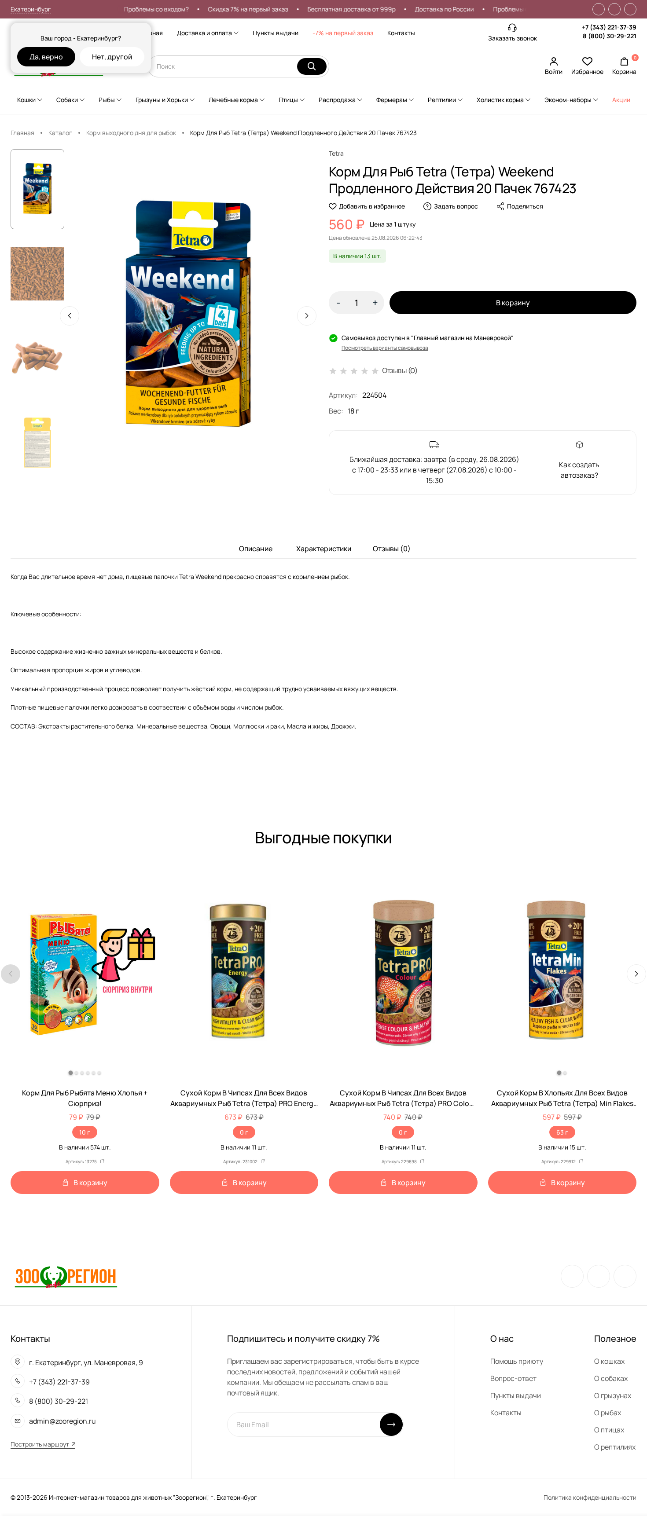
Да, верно (46, 57)
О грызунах (612, 1395)
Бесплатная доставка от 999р (329, 9)
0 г (244, 1132)
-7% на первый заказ (342, 33)
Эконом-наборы (568, 99)
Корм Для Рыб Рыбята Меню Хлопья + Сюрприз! (84, 1098)
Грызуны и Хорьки (162, 99)
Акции (621, 99)
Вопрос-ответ (513, 1378)
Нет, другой (112, 57)
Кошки (26, 99)
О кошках (609, 1361)
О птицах (609, 1430)
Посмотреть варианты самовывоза (385, 348)
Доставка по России (421, 9)
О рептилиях (615, 1447)
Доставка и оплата (204, 33)
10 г (84, 1132)
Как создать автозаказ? (579, 470)
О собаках (611, 1378)
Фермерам (391, 99)
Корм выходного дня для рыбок (131, 132)
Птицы (288, 99)
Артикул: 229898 (399, 1161)
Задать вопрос (456, 206)
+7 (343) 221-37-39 (609, 27)
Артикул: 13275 (81, 1161)
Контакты (401, 33)
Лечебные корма (233, 99)
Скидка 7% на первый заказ (225, 9)
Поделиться (525, 206)
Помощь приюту (516, 1361)
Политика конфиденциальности (590, 1497)
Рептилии (442, 99)
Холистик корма (500, 99)
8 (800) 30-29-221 (609, 36)
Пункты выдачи (275, 33)
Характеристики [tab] (323, 548)
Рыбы (107, 99)
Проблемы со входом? (133, 9)
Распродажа (337, 99)
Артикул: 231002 (240, 1161)
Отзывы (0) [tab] (392, 548)
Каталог (60, 132)
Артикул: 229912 (558, 1161)
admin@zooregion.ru (62, 1421)
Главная (151, 33)
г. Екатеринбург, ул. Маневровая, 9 (86, 1362)
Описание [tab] (255, 548)
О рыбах (607, 1412)
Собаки (67, 99)
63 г (562, 1132)
